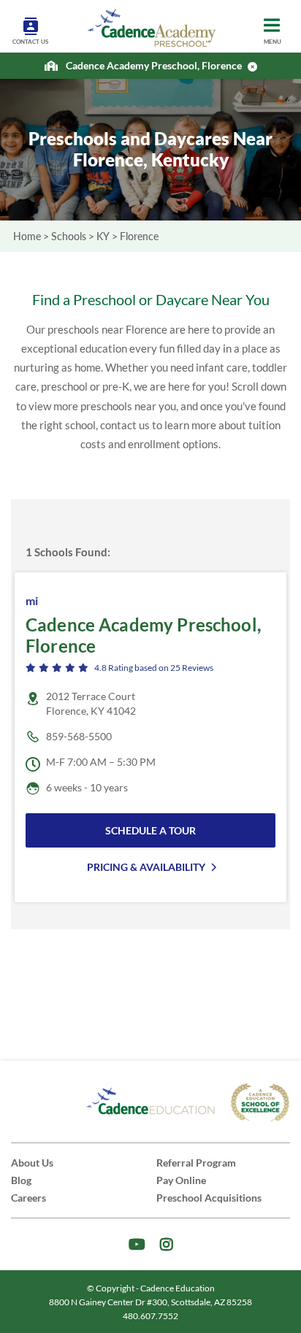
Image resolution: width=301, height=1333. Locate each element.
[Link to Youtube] (137, 1244)
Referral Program (196, 1162)
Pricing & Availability (146, 867)
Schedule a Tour (150, 830)
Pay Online (181, 1180)
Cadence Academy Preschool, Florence (154, 66)
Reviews (191, 667)
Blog (21, 1180)
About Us (32, 1162)
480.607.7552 (150, 1315)
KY (103, 236)
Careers (28, 1197)
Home (27, 236)
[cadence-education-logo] (150, 1102)
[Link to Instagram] (166, 1244)
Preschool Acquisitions (209, 1197)
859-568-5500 (79, 736)
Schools (68, 236)
